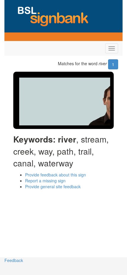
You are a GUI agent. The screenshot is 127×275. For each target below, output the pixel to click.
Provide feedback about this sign (55, 175)
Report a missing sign (45, 181)
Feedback (13, 260)
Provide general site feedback (53, 186)
